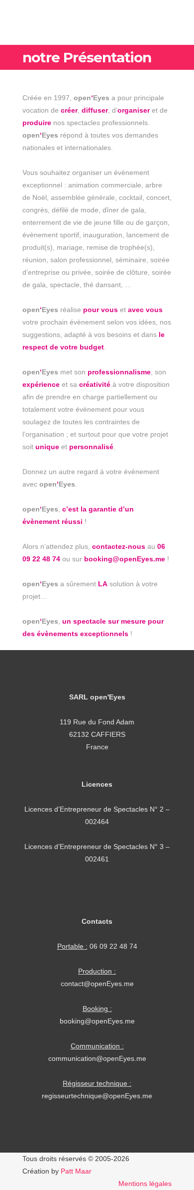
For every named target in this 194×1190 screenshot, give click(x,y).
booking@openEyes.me (97, 1021)
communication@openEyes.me (97, 1058)
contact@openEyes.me (97, 984)
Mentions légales (145, 1184)
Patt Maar (76, 1171)
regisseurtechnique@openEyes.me (97, 1096)
